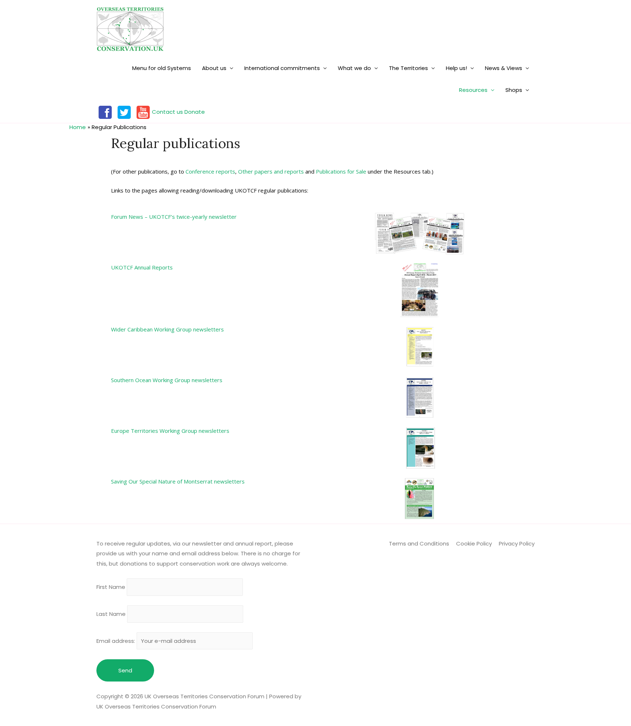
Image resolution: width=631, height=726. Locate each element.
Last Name (111, 614)
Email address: (116, 641)
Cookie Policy (474, 543)
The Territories (408, 68)
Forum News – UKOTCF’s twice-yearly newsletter (174, 216)
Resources (473, 90)
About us (214, 68)
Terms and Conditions (419, 543)
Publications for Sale (341, 171)
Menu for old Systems (161, 68)
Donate (194, 112)
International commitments (282, 68)
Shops (513, 90)
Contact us (167, 112)
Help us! (456, 68)
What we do (354, 68)
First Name (110, 587)
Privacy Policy (517, 543)
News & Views (503, 68)
